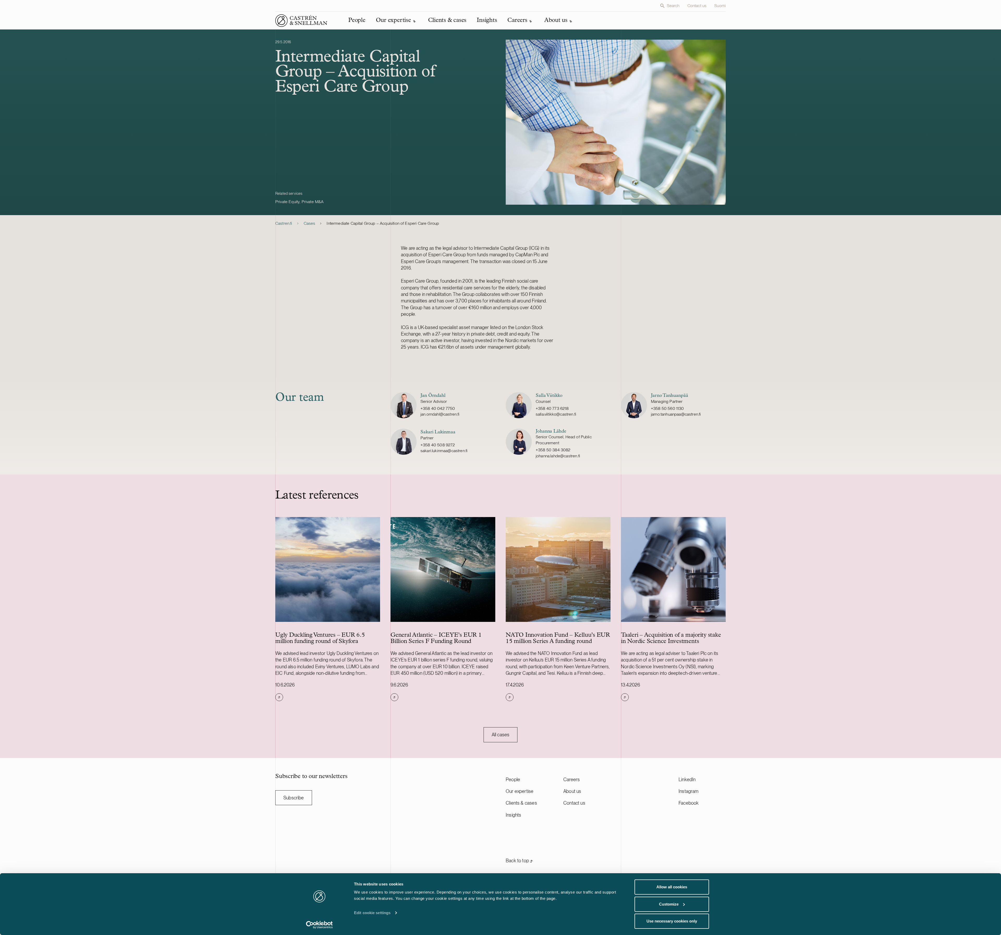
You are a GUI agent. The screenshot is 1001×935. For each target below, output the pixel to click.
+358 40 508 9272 (437, 444)
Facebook (689, 803)
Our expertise (519, 791)
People (513, 779)
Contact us (697, 5)
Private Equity (287, 201)
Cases (309, 223)
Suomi (720, 5)
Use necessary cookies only (671, 921)
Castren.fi (283, 223)
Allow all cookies (671, 887)
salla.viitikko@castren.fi (556, 414)
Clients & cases (521, 803)
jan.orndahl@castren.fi (440, 414)
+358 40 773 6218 (552, 408)
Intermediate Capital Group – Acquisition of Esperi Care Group (383, 223)
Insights (513, 815)
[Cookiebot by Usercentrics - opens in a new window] (319, 925)
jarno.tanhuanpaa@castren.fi (676, 414)
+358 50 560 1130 (667, 408)
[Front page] (301, 20)
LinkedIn (687, 779)
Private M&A (313, 201)
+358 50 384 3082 (553, 449)
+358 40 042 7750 (437, 408)
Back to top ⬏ (519, 860)
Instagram (689, 791)
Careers (571, 779)
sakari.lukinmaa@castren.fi (443, 450)
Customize (669, 904)
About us (572, 791)
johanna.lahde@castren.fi (558, 455)
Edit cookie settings (372, 912)
